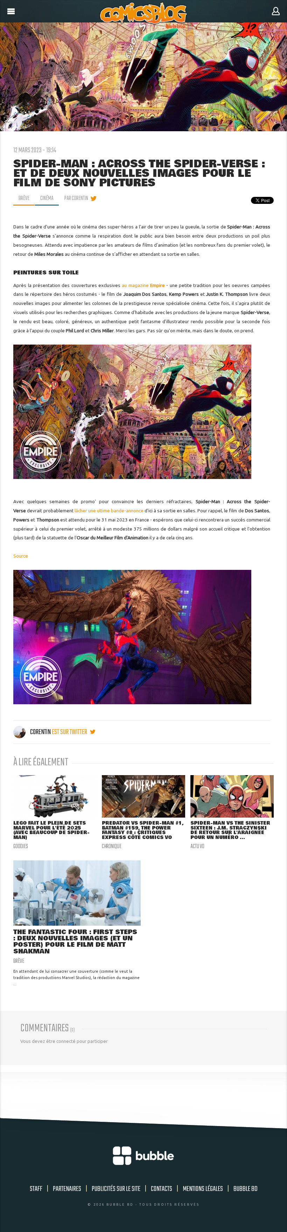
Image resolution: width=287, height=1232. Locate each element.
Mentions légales (203, 1189)
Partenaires (67, 1189)
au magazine (143, 285)
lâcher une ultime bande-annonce (109, 510)
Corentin (40, 732)
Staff (36, 1189)
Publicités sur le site (116, 1189)
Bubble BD (245, 1189)
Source (20, 556)
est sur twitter (70, 732)
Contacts (161, 1189)
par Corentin (76, 198)
